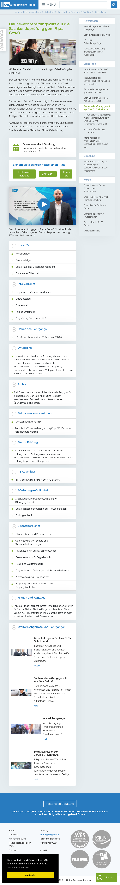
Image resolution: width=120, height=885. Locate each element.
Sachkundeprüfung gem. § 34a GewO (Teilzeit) (96, 99)
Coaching (89, 155)
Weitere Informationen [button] (18, 867)
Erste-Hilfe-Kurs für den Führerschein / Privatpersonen (94, 188)
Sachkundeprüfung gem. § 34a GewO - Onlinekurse (97, 108)
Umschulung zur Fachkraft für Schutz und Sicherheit (96, 71)
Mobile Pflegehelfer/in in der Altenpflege (96, 28)
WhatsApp (66, 174)
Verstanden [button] (30, 875)
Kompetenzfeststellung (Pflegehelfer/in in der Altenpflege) (94, 52)
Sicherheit (90, 63)
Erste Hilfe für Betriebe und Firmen (96, 207)
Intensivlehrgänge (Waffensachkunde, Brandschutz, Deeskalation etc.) (96, 142)
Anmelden (47, 174)
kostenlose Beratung (24, 174)
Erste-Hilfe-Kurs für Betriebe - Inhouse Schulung (96, 198)
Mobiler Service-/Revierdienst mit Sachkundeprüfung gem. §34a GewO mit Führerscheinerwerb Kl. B (97, 119)
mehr (37, 665)
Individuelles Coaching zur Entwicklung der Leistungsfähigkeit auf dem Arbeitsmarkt (96, 166)
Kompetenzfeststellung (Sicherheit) (94, 131)
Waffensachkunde (92, 231)
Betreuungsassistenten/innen (97, 35)
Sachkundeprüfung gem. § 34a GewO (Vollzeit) (96, 91)
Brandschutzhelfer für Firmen (94, 224)
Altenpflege (91, 20)
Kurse (87, 179)
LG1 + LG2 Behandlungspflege (92, 41)
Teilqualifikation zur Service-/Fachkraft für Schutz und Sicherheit (97, 81)
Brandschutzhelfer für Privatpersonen (94, 215)
